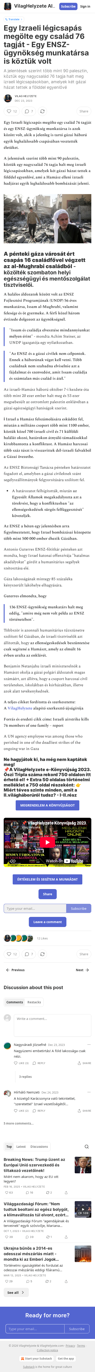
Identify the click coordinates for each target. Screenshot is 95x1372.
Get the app (66, 1359)
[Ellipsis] (89, 1044)
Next (79, 970)
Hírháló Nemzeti (27, 1092)
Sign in (85, 6)
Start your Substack (38, 1359)
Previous (18, 970)
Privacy (70, 1346)
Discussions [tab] (39, 1147)
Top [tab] (9, 1147)
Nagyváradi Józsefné (30, 1044)
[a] (83, 1209)
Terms (81, 1346)
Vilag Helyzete (26, 96)
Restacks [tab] (34, 1002)
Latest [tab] (21, 1147)
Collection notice (47, 1350)
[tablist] (24, 1002)
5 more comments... (19, 1123)
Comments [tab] (14, 1002)
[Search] (86, 1146)
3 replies (25, 1077)
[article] (47, 1176)
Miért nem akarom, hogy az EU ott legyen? (31, 1178)
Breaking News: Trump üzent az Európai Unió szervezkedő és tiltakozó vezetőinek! (34, 1165)
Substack (29, 1367)
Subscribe (68, 6)
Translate (14, 19)
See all (13, 1292)
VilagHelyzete (20, 708)
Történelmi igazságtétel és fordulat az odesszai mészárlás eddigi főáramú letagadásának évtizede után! (33, 1267)
